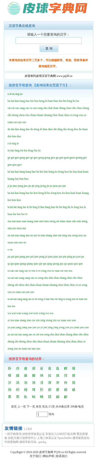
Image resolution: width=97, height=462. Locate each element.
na (9, 235)
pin (64, 256)
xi (9, 320)
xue (69, 320)
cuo (24, 122)
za (9, 334)
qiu (61, 263)
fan (12, 150)
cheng (85, 108)
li (39, 207)
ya (9, 327)
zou (16, 348)
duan (85, 129)
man (18, 221)
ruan (57, 270)
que (76, 263)
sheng (11, 285)
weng (42, 313)
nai (12, 235)
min (79, 221)
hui (17, 178)
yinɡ (55, 327)
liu (69, 207)
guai (66, 157)
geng (41, 157)
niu (69, 235)
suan (18, 292)
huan (86, 171)
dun (14, 136)
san (16, 277)
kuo (19, 200)
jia (11, 185)
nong (75, 235)
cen (35, 108)
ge (31, 157)
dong (70, 129)
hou (67, 171)
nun (16, 242)
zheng (11, 341)
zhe (81, 334)
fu (39, 150)
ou (11, 249)
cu (85, 115)
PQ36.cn (59, 452)
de (31, 129)
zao (30, 334)
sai (12, 277)
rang (21, 270)
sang (21, 277)
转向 (51, 414)
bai (12, 101)
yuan (76, 327)
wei (30, 313)
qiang (23, 263)
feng (30, 150)
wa (9, 313)
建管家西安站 (81, 438)
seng (40, 277)
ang (17, 94)
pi (46, 256)
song (84, 285)
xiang (23, 320)
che (74, 108)
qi (9, 263)
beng (41, 101)
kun (14, 200)
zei (37, 334)
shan (56, 277)
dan (17, 129)
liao (53, 207)
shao (69, 277)
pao (28, 256)
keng (41, 193)
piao (55, 256)
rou (49, 270)
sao (32, 277)
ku (63, 193)
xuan (63, 320)
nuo (21, 242)
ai (10, 94)
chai (50, 108)
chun (60, 115)
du (80, 129)
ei (10, 143)
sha (46, 277)
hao (34, 171)
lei (30, 207)
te (33, 299)
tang (19, 299)
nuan (10, 242)
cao (27, 108)
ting (60, 299)
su (13, 292)
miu (10, 228)
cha (45, 108)
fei (21, 150)
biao (55, 101)
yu (71, 327)
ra (9, 270)
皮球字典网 (46, 452)
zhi (16, 341)
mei (41, 221)
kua (68, 193)
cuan (10, 122)
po (74, 256)
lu (85, 207)
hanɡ (28, 171)
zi (84, 341)
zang (25, 334)
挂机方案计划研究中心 (22, 438)
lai (11, 207)
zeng (46, 334)
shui (60, 285)
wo (47, 313)
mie (74, 221)
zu (19, 348)
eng (14, 143)
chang (62, 108)
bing (69, 101)
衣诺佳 (49, 434)
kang (22, 193)
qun (80, 263)
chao (68, 108)
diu (65, 129)
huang (11, 178)
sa (9, 277)
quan (70, 263)
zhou (29, 341)
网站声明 (48, 456)
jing (37, 185)
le (28, 207)
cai (9, 108)
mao (36, 221)
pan (17, 256)
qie (40, 263)
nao (28, 235)
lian (42, 207)
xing (42, 320)
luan (10, 214)
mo (14, 228)
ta (8, 299)
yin (45, 327)
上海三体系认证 (47, 438)
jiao (26, 185)
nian (42, 235)
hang (22, 171)
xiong (49, 320)
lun (18, 214)
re (30, 270)
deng (36, 129)
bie (60, 101)
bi (46, 101)
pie (60, 256)
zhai (57, 334)
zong (10, 348)
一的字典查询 (12, 434)
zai (12, 334)
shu (27, 285)
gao (28, 157)
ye (38, 327)
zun (34, 348)
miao (68, 221)
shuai (38, 285)
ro (39, 270)
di (41, 129)
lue (14, 214)
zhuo (80, 341)
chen (79, 108)
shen (79, 277)
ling (65, 207)
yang (18, 327)
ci (71, 115)
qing (49, 263)
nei (35, 235)
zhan (62, 334)
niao (55, 235)
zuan (24, 348)
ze (34, 334)
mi (57, 221)
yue (82, 327)
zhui (68, 341)
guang (79, 157)
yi (41, 327)
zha (52, 334)
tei (36, 299)
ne (31, 235)
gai (12, 157)
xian (16, 320)
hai (12, 171)
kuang (85, 193)
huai (80, 171)
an (13, 94)
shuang (53, 285)
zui (29, 348)
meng (52, 221)
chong (15, 115)
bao (28, 101)
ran (12, 270)
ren (33, 270)
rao (26, 270)
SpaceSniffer (64, 438)
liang (47, 207)
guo (19, 164)
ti (44, 299)
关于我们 (35, 456)
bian (50, 101)
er (18, 143)
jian (15, 185)
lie (57, 207)
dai (12, 129)
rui (61, 270)
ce (31, 108)
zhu (34, 341)
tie (56, 299)
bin (64, 101)
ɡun (14, 164)
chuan (39, 115)
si (77, 285)
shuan (45, 285)
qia (12, 263)
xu (58, 320)
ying (50, 327)
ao (21, 94)
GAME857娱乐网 (65, 434)
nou (80, 235)
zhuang (61, 341)
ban (17, 101)
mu (24, 228)
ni (39, 235)
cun (19, 122)
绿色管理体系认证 (33, 434)
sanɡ (27, 277)
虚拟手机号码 (27, 442)
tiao (52, 299)
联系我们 (61, 456)
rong (43, 270)
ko (48, 193)
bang (22, 101)
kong (54, 193)
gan (17, 157)
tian (48, 299)
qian (16, 263)
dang (22, 129)
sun (27, 292)
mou (19, 228)
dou (76, 129)
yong (62, 327)
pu (82, 256)
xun (74, 320)
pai (12, 256)
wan (18, 313)
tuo (13, 306)
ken (36, 193)
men (46, 221)
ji (8, 185)
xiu (55, 320)
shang (63, 277)
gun (10, 164)
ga (9, 157)
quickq (42, 442)
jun (64, 185)
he (37, 171)
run (66, 270)
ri (36, 270)
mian (62, 221)
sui (23, 292)
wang (25, 313)
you (67, 327)
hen (46, 171)
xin (38, 320)
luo (23, 214)
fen (25, 150)
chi (9, 115)
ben (36, 101)
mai (14, 221)
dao (28, 129)
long (76, 207)
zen (42, 334)
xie (33, 320)
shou (21, 285)
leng (35, 207)
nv (25, 242)
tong (68, 299)
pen (36, 256)
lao (24, 207)
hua (75, 171)
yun (87, 327)
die (55, 129)
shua (32, 285)
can (17, 108)
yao (30, 327)
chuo (66, 115)
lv (26, 214)
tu (77, 299)
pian (50, 256)
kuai (72, 193)
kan (17, 193)
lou (81, 207)
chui (55, 115)
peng (41, 256)
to (64, 299)
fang (17, 150)
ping (69, 256)
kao (28, 193)
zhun (74, 341)
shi (16, 285)
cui (15, 122)
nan (17, 235)
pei (32, 256)
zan (20, 334)
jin (33, 185)
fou (35, 150)
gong (47, 157)
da (9, 129)
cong (75, 115)
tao (30, 299)
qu (65, 263)
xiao (29, 320)
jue (60, 185)
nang (22, 235)
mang (30, 221)
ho (56, 171)
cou (81, 115)
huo (26, 178)
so (79, 285)
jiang (20, 185)
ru (53, 270)
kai (12, 193)
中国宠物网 (11, 442)
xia (12, 320)
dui (9, 136)
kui (9, 200)
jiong (43, 185)
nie (59, 235)
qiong (56, 263)
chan (55, 108)
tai (11, 299)
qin (44, 263)
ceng (40, 108)
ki (45, 193)
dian (45, 129)
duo (19, 136)
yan (13, 327)
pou (78, 256)
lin (60, 207)
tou (73, 299)
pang (22, 256)
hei (41, 171)
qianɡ (30, 263)
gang (22, 157)
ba (9, 101)
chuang (48, 115)
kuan (78, 193)
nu (84, 235)
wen (35, 313)
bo (74, 101)
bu (77, 101)
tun (9, 306)
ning (64, 235)
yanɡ (24, 327)
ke (31, 193)
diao (50, 129)
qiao (35, 263)
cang (22, 108)
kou (59, 193)
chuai (33, 115)
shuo (72, 285)
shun (66, 285)
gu (57, 157)
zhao (75, 334)
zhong (22, 341)
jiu (48, 185)
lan (15, 207)
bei (32, 101)
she (75, 277)
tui (85, 299)
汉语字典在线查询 (22, 26)
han (17, 171)
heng (51, 171)
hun (21, 178)
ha (9, 171)
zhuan (53, 341)
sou (10, 292)
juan (55, 185)
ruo (70, 270)
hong (61, 171)
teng (40, 299)
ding (59, 129)
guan (72, 157)
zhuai (46, 341)
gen (36, 157)
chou (21, 115)
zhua (39, 341)
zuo (38, 348)
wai (14, 313)
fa (9, 150)
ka (9, 193)
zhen (86, 334)
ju (51, 185)
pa (9, 256)
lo (72, 207)
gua (61, 157)
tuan (81, 299)
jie (29, 185)
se (36, 277)
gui (85, 157)
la (8, 207)
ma (9, 221)
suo (32, 292)
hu (70, 171)
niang (49, 235)
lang (19, 207)
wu (51, 313)
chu (27, 115)
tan (15, 299)
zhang (69, 334)
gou (53, 157)
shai (50, 277)
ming (84, 221)
